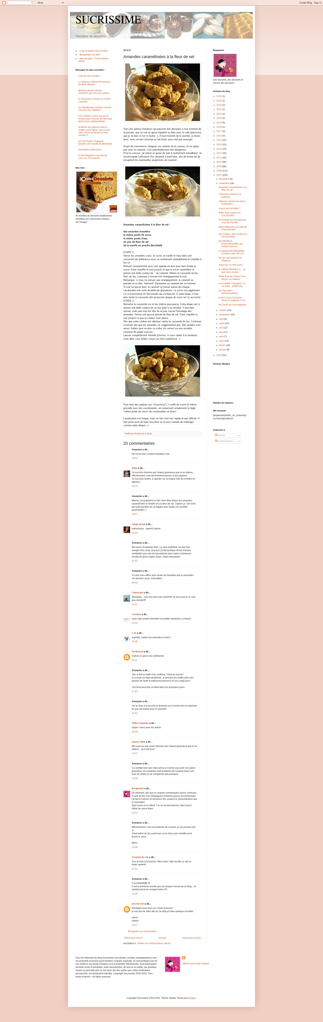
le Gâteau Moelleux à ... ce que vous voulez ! (232, 270)
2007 (219, 175)
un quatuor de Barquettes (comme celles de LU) (231, 252)
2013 (219, 149)
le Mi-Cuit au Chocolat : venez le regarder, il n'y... (232, 299)
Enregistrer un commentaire (142, 931)
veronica (136, 614)
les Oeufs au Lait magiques (232, 304)
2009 (219, 166)
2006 (219, 355)
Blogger (192, 998)
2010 (219, 162)
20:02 (135, 813)
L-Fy (134, 633)
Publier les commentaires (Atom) (153, 943)
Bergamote (138, 788)
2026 (219, 96)
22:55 (135, 560)
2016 (219, 135)
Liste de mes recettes (89, 76)
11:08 (134, 847)
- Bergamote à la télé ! (89, 54)
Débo (134, 468)
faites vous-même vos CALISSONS (230, 214)
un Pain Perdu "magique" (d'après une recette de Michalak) (95, 142)
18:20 (135, 533)
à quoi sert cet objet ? (229, 208)
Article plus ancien (191, 938)
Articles (221, 435)
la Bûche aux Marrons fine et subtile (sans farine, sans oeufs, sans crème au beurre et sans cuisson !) (94, 131)
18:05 (135, 486)
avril (221, 336)
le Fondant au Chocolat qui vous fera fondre (232, 221)
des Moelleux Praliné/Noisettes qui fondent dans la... (231, 244)
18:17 (135, 514)
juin (221, 327)
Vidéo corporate (140, 723)
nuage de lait (138, 524)
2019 (219, 122)
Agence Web (138, 742)
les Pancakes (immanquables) (228, 292)
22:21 (135, 660)
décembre (224, 179)
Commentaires (225, 441)
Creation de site (140, 857)
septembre (224, 314)
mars (222, 341)
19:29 (135, 778)
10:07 (135, 753)
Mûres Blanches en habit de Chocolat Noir (233, 228)
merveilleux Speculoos (89, 149)
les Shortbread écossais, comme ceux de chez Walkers (94, 108)
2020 (219, 118)
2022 (219, 109)
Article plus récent (133, 938)
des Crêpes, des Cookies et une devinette (233, 235)
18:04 (135, 458)
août (221, 319)
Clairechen (137, 592)
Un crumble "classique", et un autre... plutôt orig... (232, 284)
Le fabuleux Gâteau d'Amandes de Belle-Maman (94, 83)
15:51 (135, 713)
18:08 (135, 731)
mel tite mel (138, 904)
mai (221, 332)
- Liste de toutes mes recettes (93, 51)
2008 (219, 170)
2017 (219, 131)
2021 (219, 114)
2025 (219, 100)
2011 (219, 157)
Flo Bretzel (137, 651)
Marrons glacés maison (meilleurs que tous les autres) (93, 91)
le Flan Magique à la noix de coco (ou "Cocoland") (92, 156)
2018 (219, 127)
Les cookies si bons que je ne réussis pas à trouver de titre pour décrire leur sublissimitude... (95, 119)
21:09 (135, 893)
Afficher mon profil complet (195, 963)
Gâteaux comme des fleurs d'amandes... (232, 202)
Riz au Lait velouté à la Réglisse (230, 259)
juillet (222, 323)
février (222, 345)
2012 (219, 153)
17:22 (135, 691)
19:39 (135, 641)
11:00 (134, 604)
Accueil (162, 938)
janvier (223, 349)
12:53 (135, 623)
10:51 (135, 869)
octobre (223, 310)
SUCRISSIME (108, 19)
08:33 (135, 582)
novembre (224, 183)
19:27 (135, 925)
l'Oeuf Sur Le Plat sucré (230, 265)
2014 (219, 144)
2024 (219, 105)
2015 (219, 140)
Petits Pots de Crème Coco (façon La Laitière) (232, 277)
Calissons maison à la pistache (230, 195)
